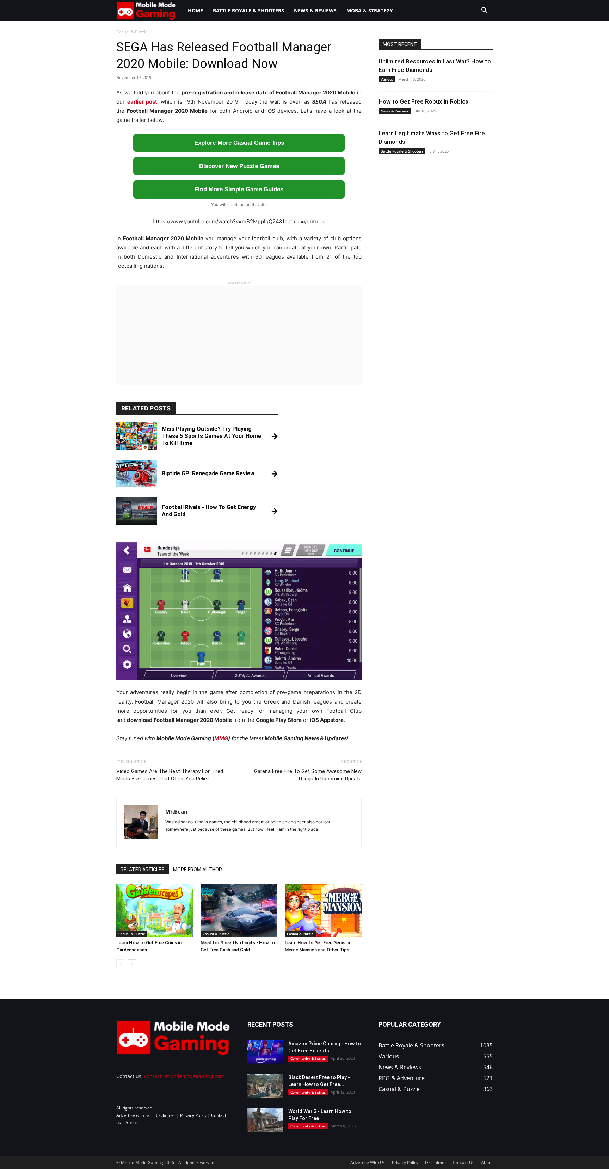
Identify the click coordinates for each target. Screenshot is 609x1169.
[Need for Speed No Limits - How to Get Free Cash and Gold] (239, 910)
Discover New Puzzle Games (239, 166)
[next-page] (132, 963)
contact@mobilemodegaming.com (184, 1076)
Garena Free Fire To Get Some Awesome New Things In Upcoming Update (308, 775)
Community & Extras (308, 1058)
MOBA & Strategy (369, 10)
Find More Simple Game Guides (239, 189)
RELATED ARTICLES (143, 869)
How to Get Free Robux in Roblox (424, 101)
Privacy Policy (193, 1115)
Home (195, 10)
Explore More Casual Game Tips (239, 143)
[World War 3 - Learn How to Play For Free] (265, 1120)
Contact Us (463, 1162)
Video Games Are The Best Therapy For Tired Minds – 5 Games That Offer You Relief (169, 775)
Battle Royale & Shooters (248, 10)
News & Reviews (315, 10)
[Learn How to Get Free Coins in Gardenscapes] (154, 910)
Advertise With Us (367, 1162)
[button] (484, 11)
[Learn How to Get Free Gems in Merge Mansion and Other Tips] (323, 910)
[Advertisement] (239, 335)
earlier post (142, 101)
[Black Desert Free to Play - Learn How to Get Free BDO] (265, 1086)
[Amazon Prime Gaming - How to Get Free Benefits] (265, 1052)
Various (387, 79)
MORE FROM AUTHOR (197, 869)
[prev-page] (120, 963)
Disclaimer (165, 1115)
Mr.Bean (176, 811)
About (131, 1123)
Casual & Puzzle (131, 933)
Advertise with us (133, 1115)
